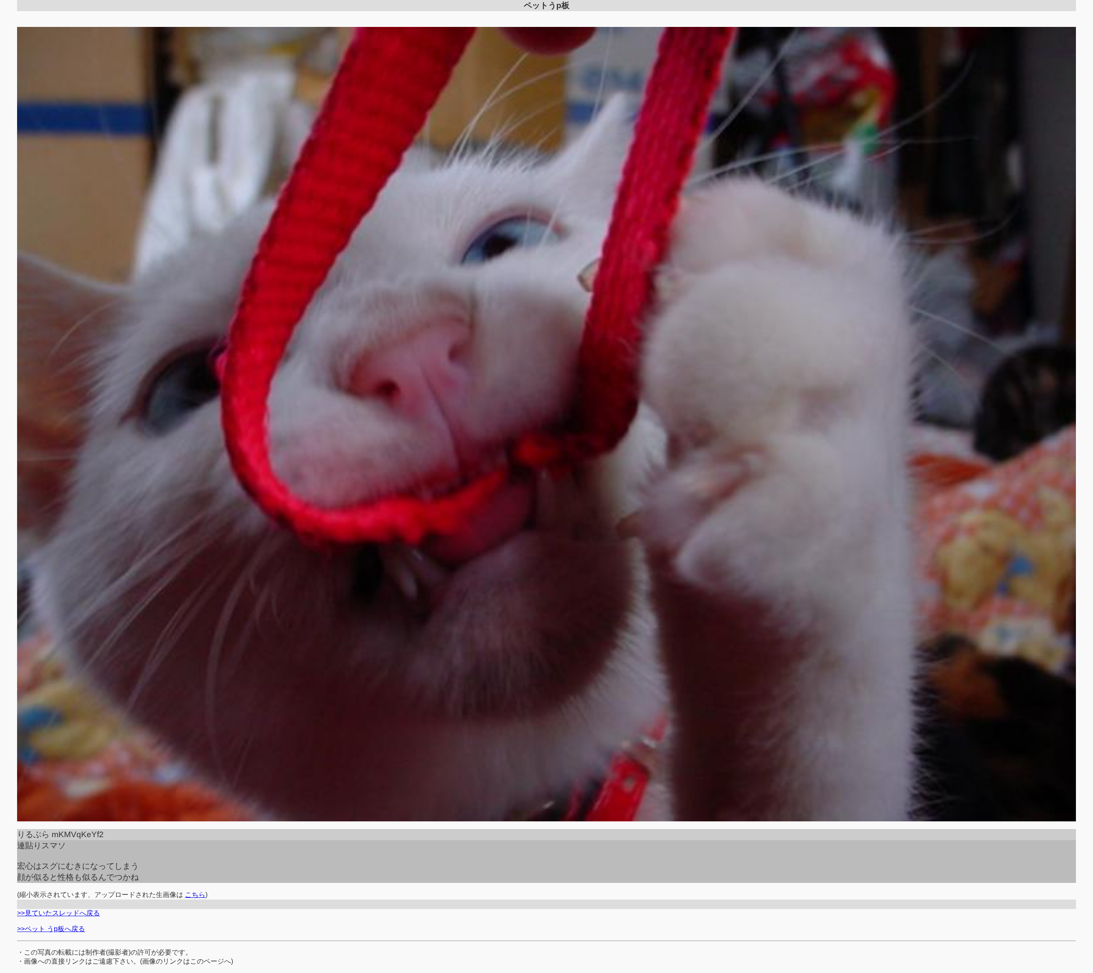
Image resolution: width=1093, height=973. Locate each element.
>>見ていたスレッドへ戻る (58, 913)
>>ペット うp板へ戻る (51, 928)
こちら (195, 894)
